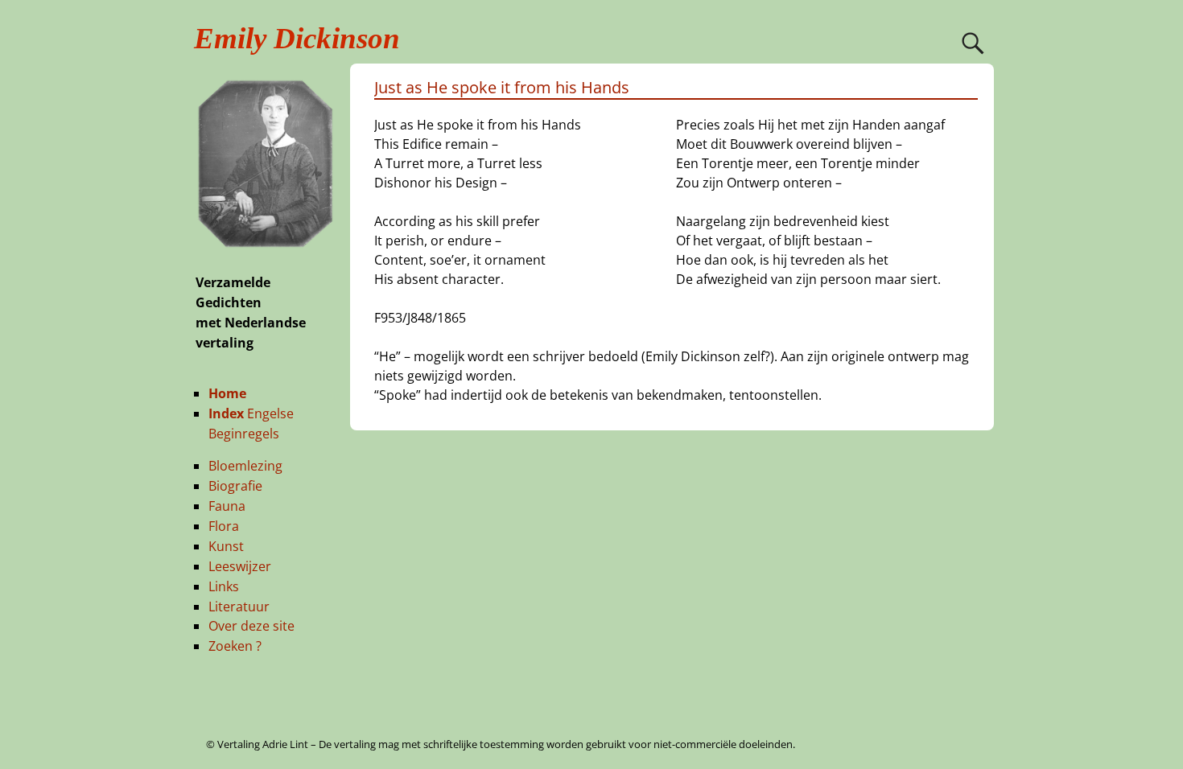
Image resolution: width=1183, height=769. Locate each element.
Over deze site (251, 626)
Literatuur (239, 606)
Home (227, 393)
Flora (223, 526)
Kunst (226, 546)
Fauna (226, 506)
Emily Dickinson (297, 38)
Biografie (235, 486)
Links (223, 586)
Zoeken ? (235, 646)
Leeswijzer (239, 566)
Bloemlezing (245, 466)
